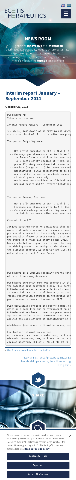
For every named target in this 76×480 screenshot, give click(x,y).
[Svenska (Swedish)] (69, 5)
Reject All (38, 465)
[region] (38, 455)
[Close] (70, 436)
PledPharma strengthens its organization (29, 350)
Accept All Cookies (38, 474)
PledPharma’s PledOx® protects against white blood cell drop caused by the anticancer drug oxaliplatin (46, 361)
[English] (63, 5)
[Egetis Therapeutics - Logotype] (23, 16)
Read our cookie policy (36, 449)
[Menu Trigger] (66, 13)
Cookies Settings (38, 456)
